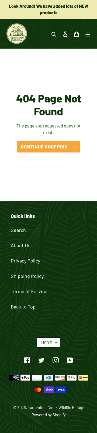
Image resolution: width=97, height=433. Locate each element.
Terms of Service (29, 291)
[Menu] (87, 33)
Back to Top (23, 307)
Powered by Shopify (49, 414)
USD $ (46, 342)
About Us (20, 245)
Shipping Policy (27, 276)
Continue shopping (44, 146)
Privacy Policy (25, 261)
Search (18, 230)
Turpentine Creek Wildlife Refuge (56, 407)
